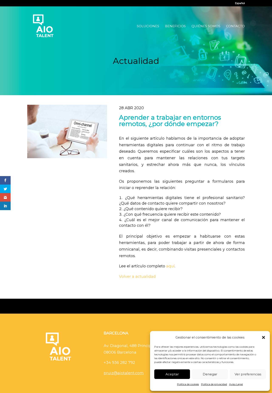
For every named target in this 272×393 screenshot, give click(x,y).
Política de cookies (188, 384)
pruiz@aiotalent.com (124, 373)
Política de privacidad (214, 384)
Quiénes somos (205, 26)
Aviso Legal (236, 384)
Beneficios (175, 26)
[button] (263, 337)
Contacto (235, 26)
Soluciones (148, 26)
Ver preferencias (248, 374)
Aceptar (172, 374)
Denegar (210, 374)
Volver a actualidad (137, 276)
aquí (170, 266)
